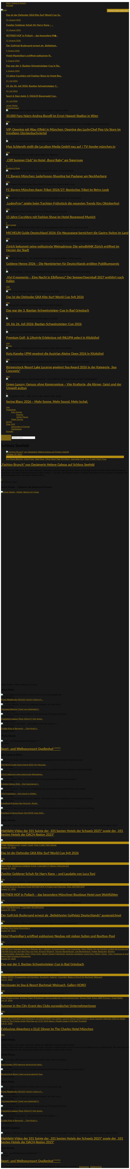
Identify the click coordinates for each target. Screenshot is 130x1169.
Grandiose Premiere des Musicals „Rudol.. (19, 803)
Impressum (84, 1167)
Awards (19, 415)
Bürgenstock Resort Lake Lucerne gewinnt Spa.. (22, 1074)
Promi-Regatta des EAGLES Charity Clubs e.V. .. (22, 700)
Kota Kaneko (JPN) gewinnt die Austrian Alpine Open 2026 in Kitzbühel (55, 353)
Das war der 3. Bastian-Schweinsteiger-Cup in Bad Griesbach (47, 310)
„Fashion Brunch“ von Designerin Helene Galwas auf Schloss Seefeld (47, 464)
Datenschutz (96, 1167)
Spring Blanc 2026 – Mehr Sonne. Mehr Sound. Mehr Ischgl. (47, 401)
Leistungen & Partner (20, 427)
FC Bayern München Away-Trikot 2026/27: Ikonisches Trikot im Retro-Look (57, 190)
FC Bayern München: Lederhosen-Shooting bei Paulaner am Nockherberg (56, 176)
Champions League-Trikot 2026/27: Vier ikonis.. (22, 719)
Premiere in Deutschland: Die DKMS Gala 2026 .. (23, 813)
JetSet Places (22, 417)
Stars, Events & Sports (16, 3)
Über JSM (10, 424)
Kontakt (9, 6)
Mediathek (11, 410)
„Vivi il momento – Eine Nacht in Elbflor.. (19, 794)
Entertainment (12, 108)
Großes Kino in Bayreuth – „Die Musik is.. (19, 729)
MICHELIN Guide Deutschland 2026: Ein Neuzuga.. (23, 765)
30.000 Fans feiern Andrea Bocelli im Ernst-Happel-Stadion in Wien (52, 116)
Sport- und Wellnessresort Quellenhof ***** (31, 749)
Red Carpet (11, 225)
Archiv (9, 422)
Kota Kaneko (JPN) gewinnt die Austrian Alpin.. (22, 1065)
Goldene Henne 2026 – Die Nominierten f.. (20, 784)
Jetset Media (12, 106)
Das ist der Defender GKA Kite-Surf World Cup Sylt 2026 (45, 297)
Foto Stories (16, 412)
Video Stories (17, 419)
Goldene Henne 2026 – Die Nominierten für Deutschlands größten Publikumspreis (62, 263)
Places (9, 346)
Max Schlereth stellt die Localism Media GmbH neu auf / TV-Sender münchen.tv (61, 146)
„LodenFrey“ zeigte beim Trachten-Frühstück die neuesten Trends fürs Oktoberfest (62, 203)
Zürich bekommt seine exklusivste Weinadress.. (22, 774)
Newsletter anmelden (118, 11)
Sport (8, 289)
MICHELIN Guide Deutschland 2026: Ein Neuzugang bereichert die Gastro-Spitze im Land (67, 233)
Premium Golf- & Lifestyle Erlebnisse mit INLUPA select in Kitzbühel (52, 337)
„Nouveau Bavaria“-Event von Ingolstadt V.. (20, 709)
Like (8, 122)
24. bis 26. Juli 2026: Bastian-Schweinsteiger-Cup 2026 (44, 324)
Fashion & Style (13, 168)
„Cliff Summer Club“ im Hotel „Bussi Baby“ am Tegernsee (44, 160)
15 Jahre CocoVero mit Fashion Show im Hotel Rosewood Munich (50, 217)
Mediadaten (16, 429)
